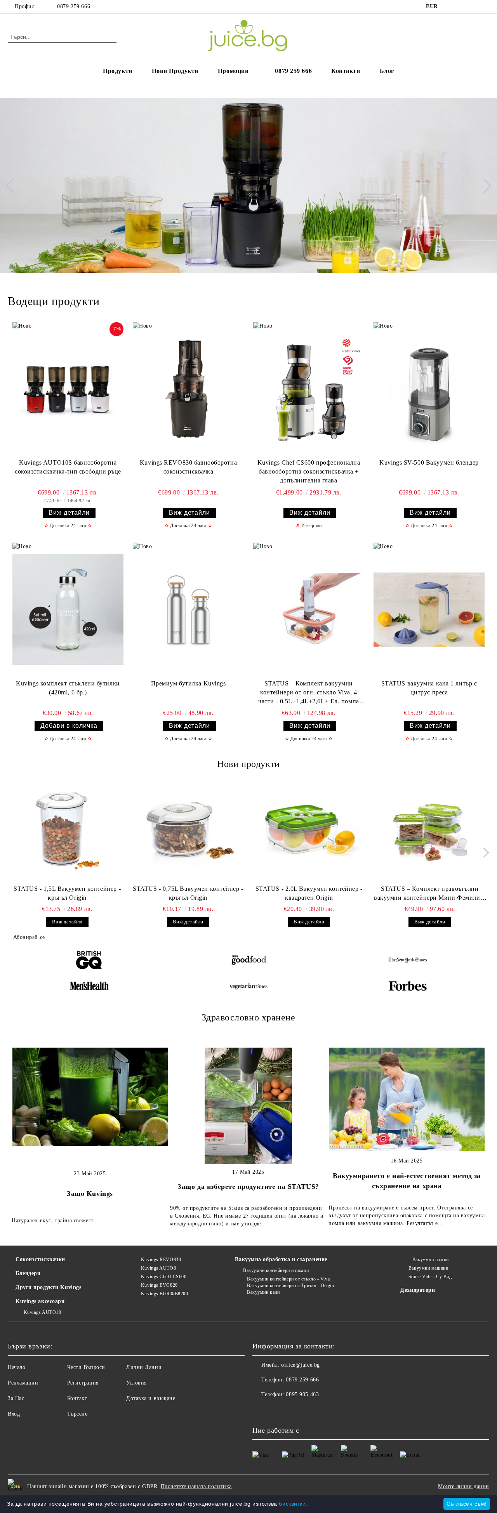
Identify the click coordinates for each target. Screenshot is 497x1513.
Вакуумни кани (263, 1292)
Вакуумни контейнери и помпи (276, 1270)
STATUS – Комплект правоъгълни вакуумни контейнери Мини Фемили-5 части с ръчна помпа (429, 893)
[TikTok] (485, 6)
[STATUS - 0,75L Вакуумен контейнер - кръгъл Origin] (188, 830)
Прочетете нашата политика (196, 1486)
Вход (14, 1414)
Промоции (233, 71)
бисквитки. (293, 1504)
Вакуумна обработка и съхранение (281, 1259)
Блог (387, 71)
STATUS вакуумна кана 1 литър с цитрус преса (429, 688)
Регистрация (83, 1383)
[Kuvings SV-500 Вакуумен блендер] (429, 388)
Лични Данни (144, 1367)
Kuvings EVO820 (159, 1285)
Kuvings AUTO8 (158, 1268)
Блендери (28, 1273)
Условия (136, 1383)
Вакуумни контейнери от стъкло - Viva (288, 1279)
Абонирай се (29, 937)
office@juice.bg (300, 1365)
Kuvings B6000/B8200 (164, 1293)
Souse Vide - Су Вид (430, 1276)
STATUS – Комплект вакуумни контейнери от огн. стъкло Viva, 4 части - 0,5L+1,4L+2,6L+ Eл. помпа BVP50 (308, 693)
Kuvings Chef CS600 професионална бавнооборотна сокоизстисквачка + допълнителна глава (308, 471)
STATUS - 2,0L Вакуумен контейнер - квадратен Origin (309, 893)
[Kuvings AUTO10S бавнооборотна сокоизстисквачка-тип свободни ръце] (67, 388)
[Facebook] (450, 6)
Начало (16, 1367)
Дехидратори (417, 1290)
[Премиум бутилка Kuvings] (188, 609)
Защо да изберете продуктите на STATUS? (248, 1186)
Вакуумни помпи (430, 1259)
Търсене (77, 1414)
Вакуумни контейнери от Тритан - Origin (290, 1285)
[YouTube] (473, 6)
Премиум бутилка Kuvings (188, 683)
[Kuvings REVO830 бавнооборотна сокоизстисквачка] (188, 388)
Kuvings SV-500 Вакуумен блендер (428, 462)
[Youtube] (293, 1410)
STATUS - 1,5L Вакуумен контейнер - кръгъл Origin (67, 893)
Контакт (77, 1398)
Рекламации (23, 1383)
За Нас (16, 1398)
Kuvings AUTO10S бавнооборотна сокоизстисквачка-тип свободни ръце (68, 467)
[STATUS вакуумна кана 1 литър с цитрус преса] (429, 609)
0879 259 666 (73, 6)
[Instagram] (461, 6)
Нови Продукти (175, 71)
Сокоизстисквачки (40, 1259)
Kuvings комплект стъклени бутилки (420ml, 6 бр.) (68, 688)
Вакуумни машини (428, 1268)
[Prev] (12, 185)
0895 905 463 (302, 1394)
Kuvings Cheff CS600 (163, 1276)
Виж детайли (69, 512)
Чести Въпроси (86, 1367)
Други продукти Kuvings (48, 1287)
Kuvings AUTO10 (42, 1312)
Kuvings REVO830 (161, 1259)
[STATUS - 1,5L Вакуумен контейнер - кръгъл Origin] (67, 830)
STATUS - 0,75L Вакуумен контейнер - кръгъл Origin (188, 893)
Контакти (345, 71)
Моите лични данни (463, 1486)
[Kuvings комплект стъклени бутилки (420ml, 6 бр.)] (67, 609)
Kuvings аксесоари (40, 1301)
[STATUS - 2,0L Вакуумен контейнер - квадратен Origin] (309, 830)
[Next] (483, 185)
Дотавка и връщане (151, 1398)
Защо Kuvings (90, 1193)
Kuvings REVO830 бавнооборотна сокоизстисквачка (188, 467)
